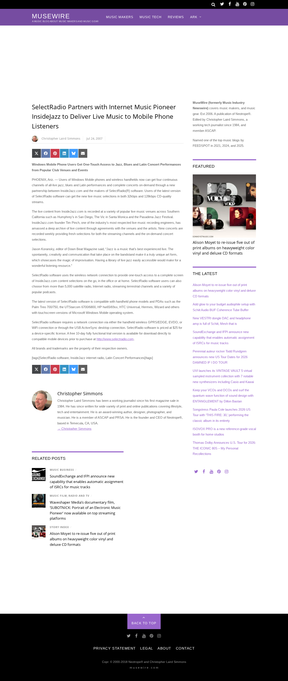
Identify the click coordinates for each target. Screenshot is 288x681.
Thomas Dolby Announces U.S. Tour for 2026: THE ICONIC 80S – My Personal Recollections (224, 448)
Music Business (62, 470)
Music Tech (150, 17)
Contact (185, 648)
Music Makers (119, 17)
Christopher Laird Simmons (61, 138)
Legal (146, 648)
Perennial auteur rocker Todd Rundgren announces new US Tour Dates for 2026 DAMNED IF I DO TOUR (220, 356)
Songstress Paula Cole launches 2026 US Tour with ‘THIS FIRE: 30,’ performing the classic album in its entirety (221, 415)
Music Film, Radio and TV (69, 496)
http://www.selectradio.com (115, 339)
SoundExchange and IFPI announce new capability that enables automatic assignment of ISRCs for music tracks (86, 481)
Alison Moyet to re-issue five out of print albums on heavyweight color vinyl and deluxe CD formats (82, 539)
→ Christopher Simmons (74, 428)
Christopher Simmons (80, 393)
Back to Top (144, 623)
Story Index (59, 527)
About (164, 648)
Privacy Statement (114, 648)
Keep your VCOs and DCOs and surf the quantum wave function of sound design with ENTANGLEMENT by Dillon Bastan (223, 395)
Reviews (176, 17)
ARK (193, 17)
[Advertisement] (144, 57)
